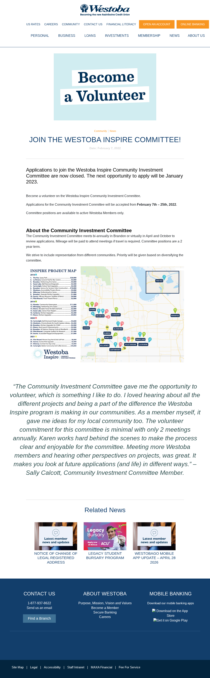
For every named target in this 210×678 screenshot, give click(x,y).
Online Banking (193, 24)
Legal (33, 667)
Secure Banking (105, 612)
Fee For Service (129, 667)
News (113, 131)
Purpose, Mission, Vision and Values (105, 603)
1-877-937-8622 (39, 603)
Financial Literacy (121, 24)
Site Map (18, 667)
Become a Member (105, 608)
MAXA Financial (101, 667)
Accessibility (52, 667)
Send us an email (39, 608)
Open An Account (156, 24)
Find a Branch (39, 618)
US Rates (33, 24)
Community (71, 24)
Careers (51, 24)
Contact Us (93, 24)
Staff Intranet (75, 667)
